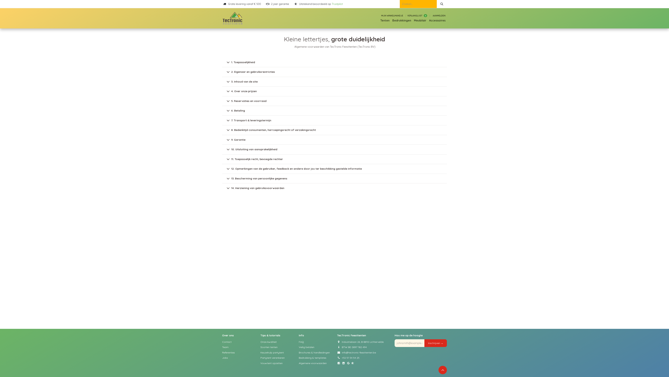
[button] (435, 343)
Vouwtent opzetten (271, 363)
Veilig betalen (306, 347)
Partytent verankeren (272, 357)
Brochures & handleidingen (314, 352)
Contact (227, 341)
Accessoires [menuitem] (437, 20)
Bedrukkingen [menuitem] (401, 20)
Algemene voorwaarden (313, 363)
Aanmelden (439, 15)
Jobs (225, 357)
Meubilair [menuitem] (420, 20)
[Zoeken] (442, 4)
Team (225, 347)
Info (301, 335)
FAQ (301, 341)
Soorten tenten (269, 347)
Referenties (228, 352)
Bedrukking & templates (312, 357)
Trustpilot (337, 4)
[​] (339, 363)
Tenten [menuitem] (385, 20)
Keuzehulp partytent (272, 352)
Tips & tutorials (270, 335)
